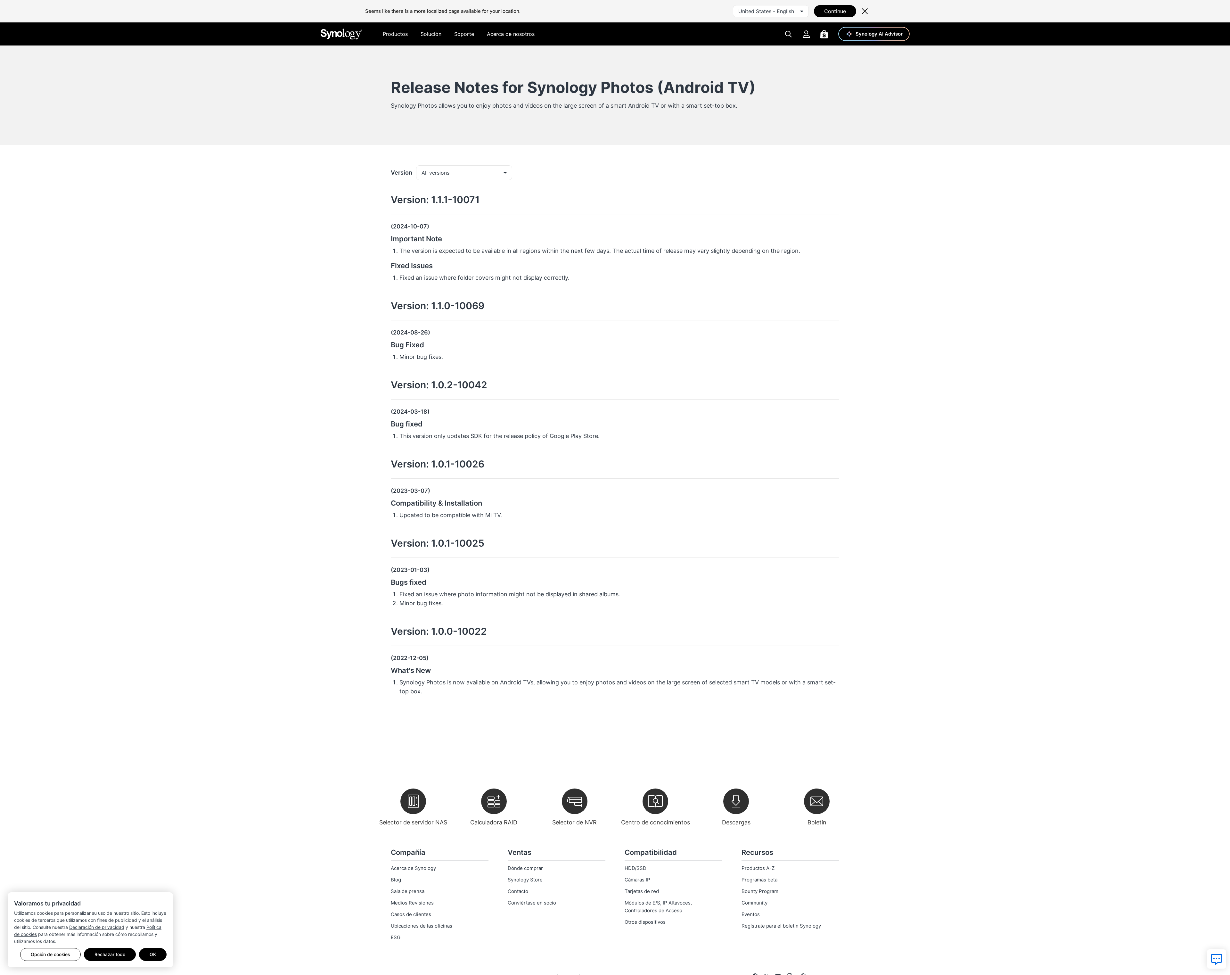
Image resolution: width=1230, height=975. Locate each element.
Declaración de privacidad (96, 927)
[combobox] (771, 11)
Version (401, 172)
